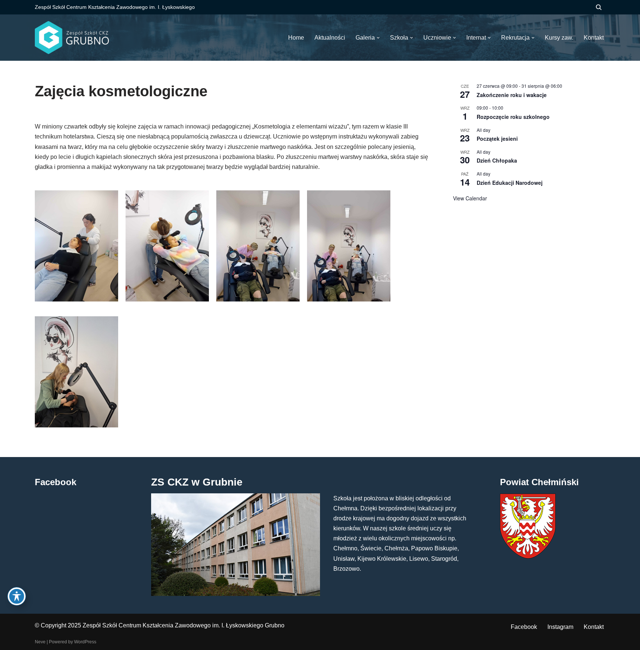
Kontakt (594, 627)
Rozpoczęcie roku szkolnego (513, 116)
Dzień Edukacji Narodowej (510, 182)
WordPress (85, 641)
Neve (40, 641)
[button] (378, 37)
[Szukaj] (598, 7)
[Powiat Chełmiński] (528, 556)
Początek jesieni (497, 138)
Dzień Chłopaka (497, 160)
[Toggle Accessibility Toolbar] (17, 596)
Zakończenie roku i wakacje (512, 95)
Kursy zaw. (559, 37)
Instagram (560, 627)
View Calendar (470, 198)
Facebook (524, 627)
